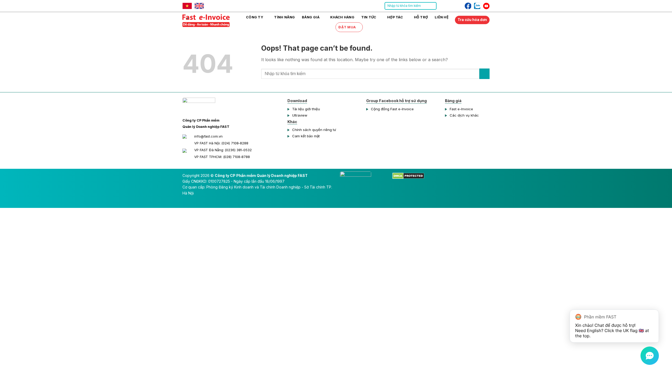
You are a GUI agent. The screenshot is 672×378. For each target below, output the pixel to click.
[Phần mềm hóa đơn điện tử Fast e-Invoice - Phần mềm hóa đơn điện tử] (208, 20)
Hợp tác (395, 17)
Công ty (254, 17)
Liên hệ (442, 17)
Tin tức (368, 17)
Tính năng (284, 17)
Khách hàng (342, 17)
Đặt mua (347, 27)
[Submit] (432, 6)
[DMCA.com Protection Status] (408, 175)
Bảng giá (310, 17)
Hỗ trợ (421, 17)
